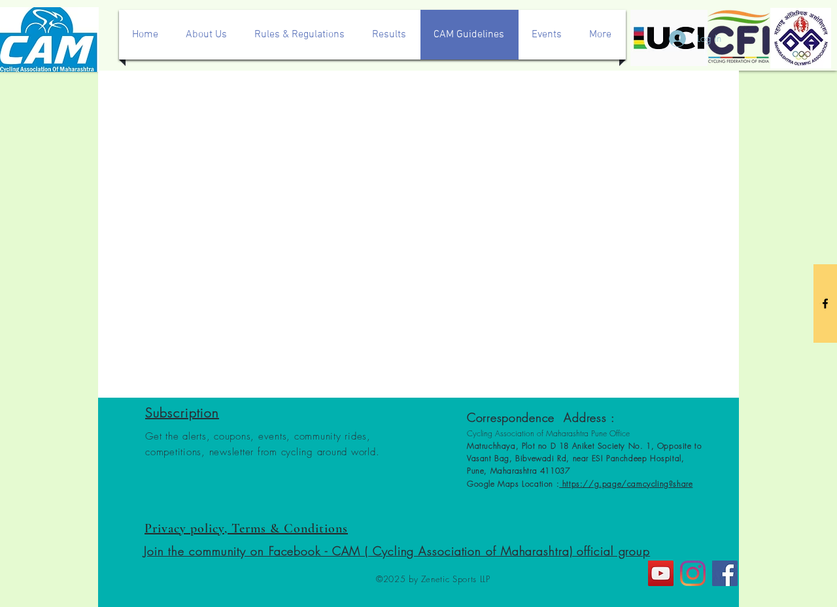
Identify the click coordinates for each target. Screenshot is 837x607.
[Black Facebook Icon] (825, 303)
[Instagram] (693, 573)
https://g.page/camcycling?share (625, 483)
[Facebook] (725, 573)
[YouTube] (661, 573)
